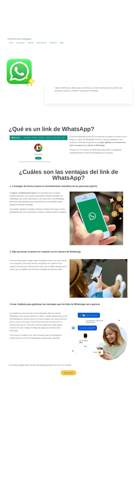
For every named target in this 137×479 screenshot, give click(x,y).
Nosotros (53, 43)
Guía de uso (41, 43)
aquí (59, 365)
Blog (61, 43)
